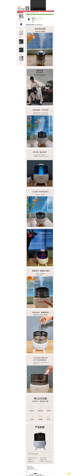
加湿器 (37, 12)
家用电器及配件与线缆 (34, 12)
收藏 (33, 22)
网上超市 (30, 12)
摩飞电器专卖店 (21, 30)
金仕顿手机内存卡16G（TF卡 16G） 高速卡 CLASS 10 (32, 469)
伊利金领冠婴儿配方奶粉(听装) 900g (30, 467)
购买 (23, 20)
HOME (28, 12)
